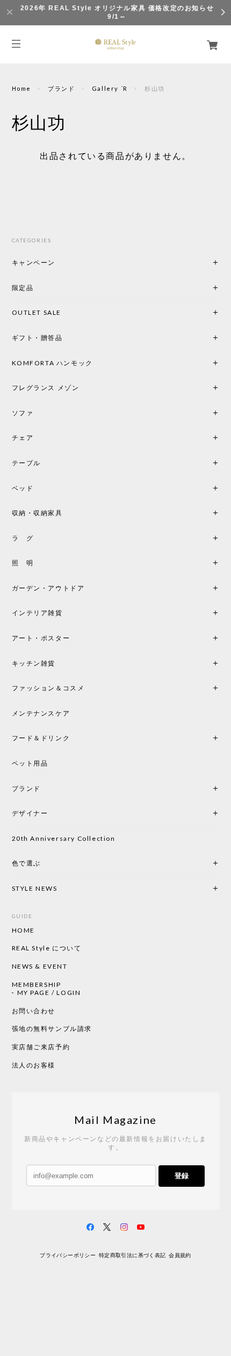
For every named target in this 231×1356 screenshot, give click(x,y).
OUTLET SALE (37, 312)
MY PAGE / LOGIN (49, 993)
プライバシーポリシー (68, 1255)
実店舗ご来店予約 (41, 1047)
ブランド (61, 88)
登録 (182, 1176)
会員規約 (180, 1255)
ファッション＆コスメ (48, 688)
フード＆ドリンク (41, 738)
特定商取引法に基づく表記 (132, 1255)
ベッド (23, 488)
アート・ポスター (66, 638)
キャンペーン (34, 262)
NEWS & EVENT (40, 966)
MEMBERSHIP (36, 985)
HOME (23, 930)
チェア (26, 438)
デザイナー (30, 813)
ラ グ (23, 538)
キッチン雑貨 (63, 663)
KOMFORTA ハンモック (52, 363)
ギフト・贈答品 (37, 338)
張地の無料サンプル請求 (52, 1029)
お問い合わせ (34, 1011)
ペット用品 (30, 763)
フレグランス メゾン (46, 388)
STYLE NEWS (34, 888)
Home (21, 88)
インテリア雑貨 (63, 613)
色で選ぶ (26, 863)
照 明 (23, 563)
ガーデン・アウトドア (48, 588)
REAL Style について (47, 948)
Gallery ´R (110, 88)
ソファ (41, 413)
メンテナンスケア (41, 713)
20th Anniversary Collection (64, 838)
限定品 (23, 288)
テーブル (26, 463)
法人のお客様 (34, 1065)
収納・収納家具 (66, 513)
